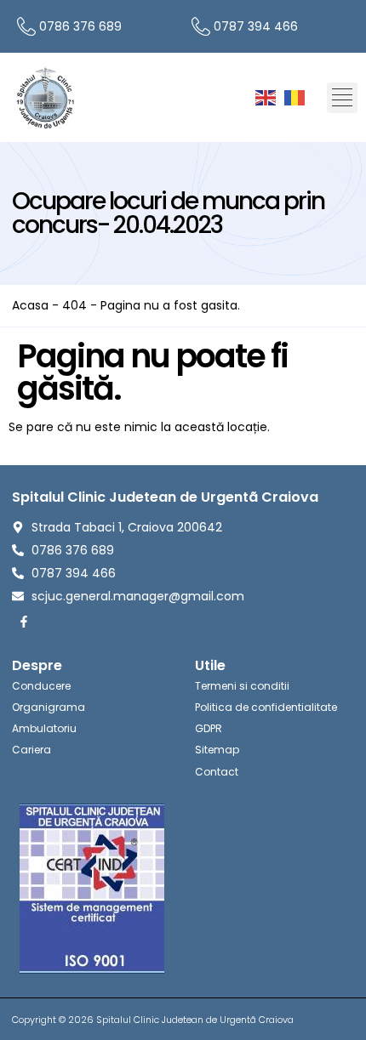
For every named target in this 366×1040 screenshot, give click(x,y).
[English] (266, 97)
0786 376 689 (80, 26)
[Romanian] (295, 97)
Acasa (30, 305)
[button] (342, 97)
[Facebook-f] (24, 622)
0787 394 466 (256, 26)
